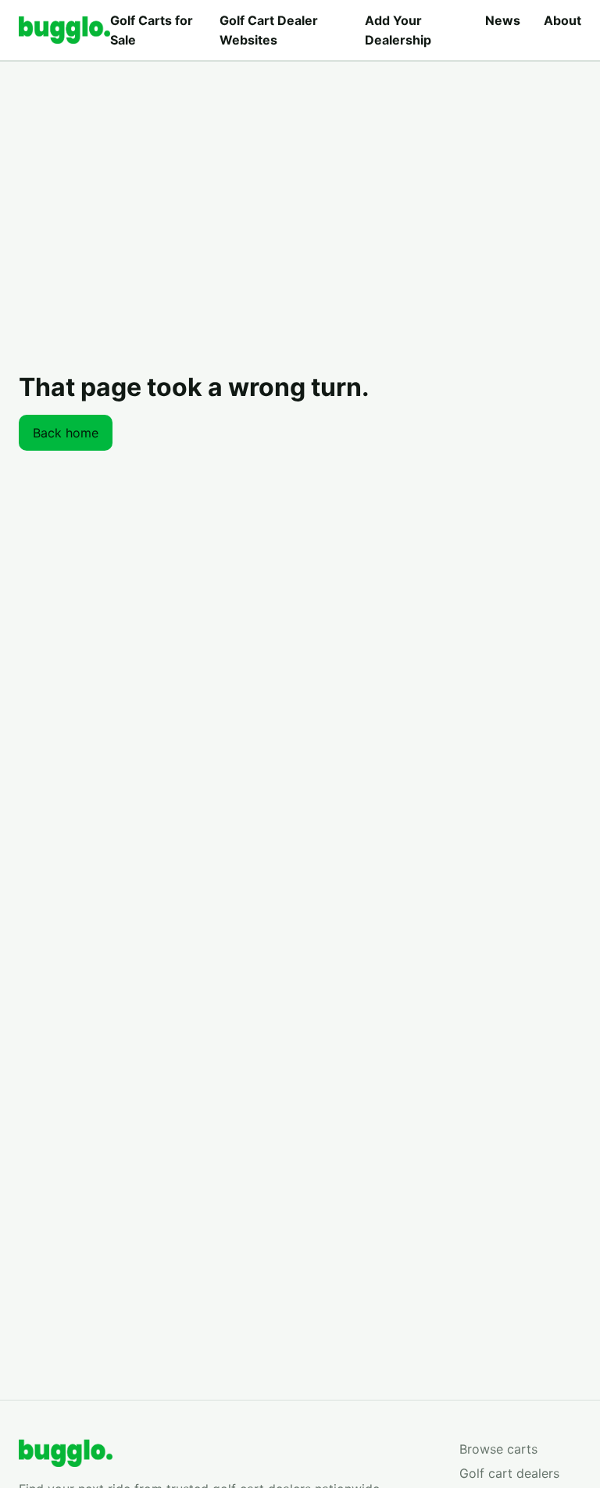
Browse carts (498, 1449)
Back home (65, 433)
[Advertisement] (300, 178)
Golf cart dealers (509, 1473)
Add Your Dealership (398, 30)
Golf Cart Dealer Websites (269, 30)
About (562, 20)
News (502, 20)
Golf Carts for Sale (151, 30)
